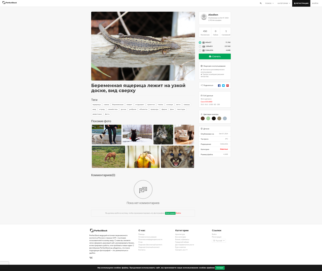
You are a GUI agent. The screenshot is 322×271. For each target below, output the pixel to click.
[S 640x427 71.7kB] (200, 42)
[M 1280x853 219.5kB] (200, 46)
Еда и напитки (180, 247)
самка (106, 105)
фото (107, 114)
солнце (169, 105)
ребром (132, 109)
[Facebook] (219, 85)
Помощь (141, 234)
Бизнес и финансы (182, 239)
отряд (102, 109)
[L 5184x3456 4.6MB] (200, 50)
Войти (315, 3)
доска (123, 109)
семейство (113, 109)
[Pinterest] (227, 85)
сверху (187, 105)
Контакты (141, 250)
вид (94, 109)
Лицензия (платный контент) (148, 247)
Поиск (268, 3)
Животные (224, 149)
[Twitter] (223, 85)
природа (154, 109)
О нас (140, 242)
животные (97, 114)
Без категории (180, 237)
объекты (143, 109)
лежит (129, 105)
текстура (181, 109)
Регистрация (302, 3)
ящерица (97, 105)
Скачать (216, 56)
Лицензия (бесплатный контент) (150, 245)
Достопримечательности (184, 245)
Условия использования (147, 237)
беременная (117, 105)
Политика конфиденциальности (150, 239)
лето (178, 105)
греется (151, 105)
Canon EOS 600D (206, 102)
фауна (164, 109)
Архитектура (180, 234)
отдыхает (139, 105)
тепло (160, 105)
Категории (283, 3)
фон (172, 109)
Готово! (219, 268)
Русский (219, 241)
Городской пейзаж (182, 242)
